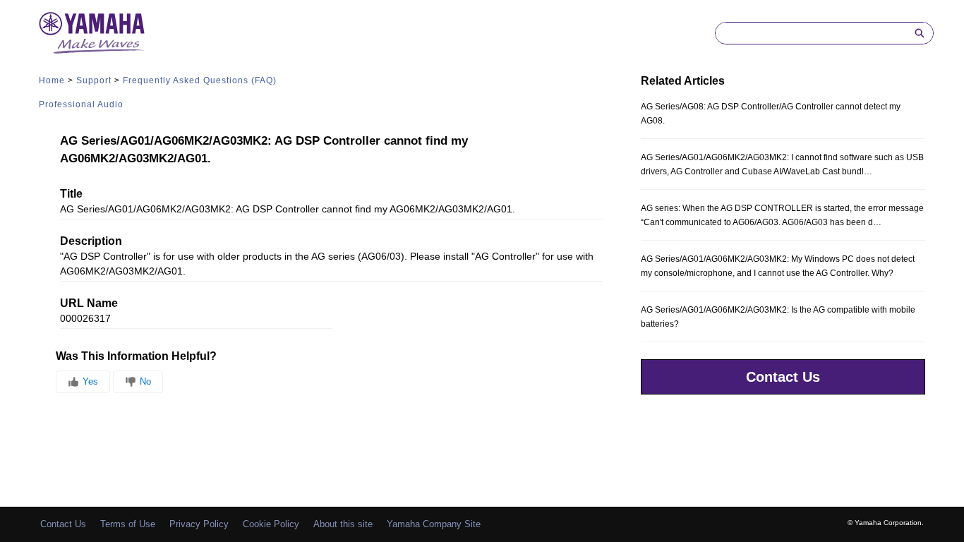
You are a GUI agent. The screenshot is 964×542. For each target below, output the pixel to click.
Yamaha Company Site (434, 524)
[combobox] (811, 33)
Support (94, 80)
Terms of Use (127, 524)
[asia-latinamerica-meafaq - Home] (92, 33)
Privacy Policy (199, 524)
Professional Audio (81, 104)
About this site (343, 524)
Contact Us (783, 377)
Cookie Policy (271, 524)
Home (52, 80)
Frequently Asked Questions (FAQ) (200, 80)
